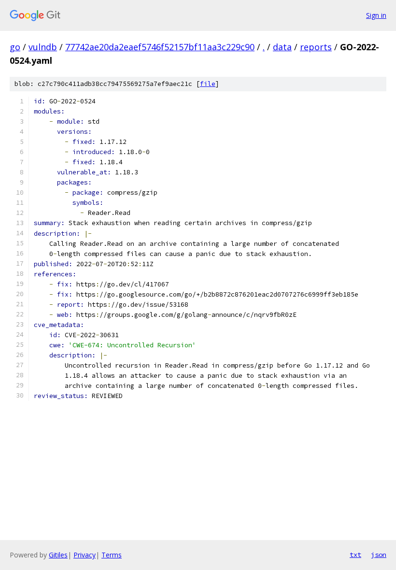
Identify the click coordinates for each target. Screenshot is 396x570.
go (15, 47)
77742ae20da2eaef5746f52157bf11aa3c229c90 (160, 47)
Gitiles (58, 554)
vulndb (42, 47)
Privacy (84, 554)
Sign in (376, 15)
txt (355, 554)
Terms (111, 554)
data (282, 47)
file (207, 84)
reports (316, 47)
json (378, 554)
